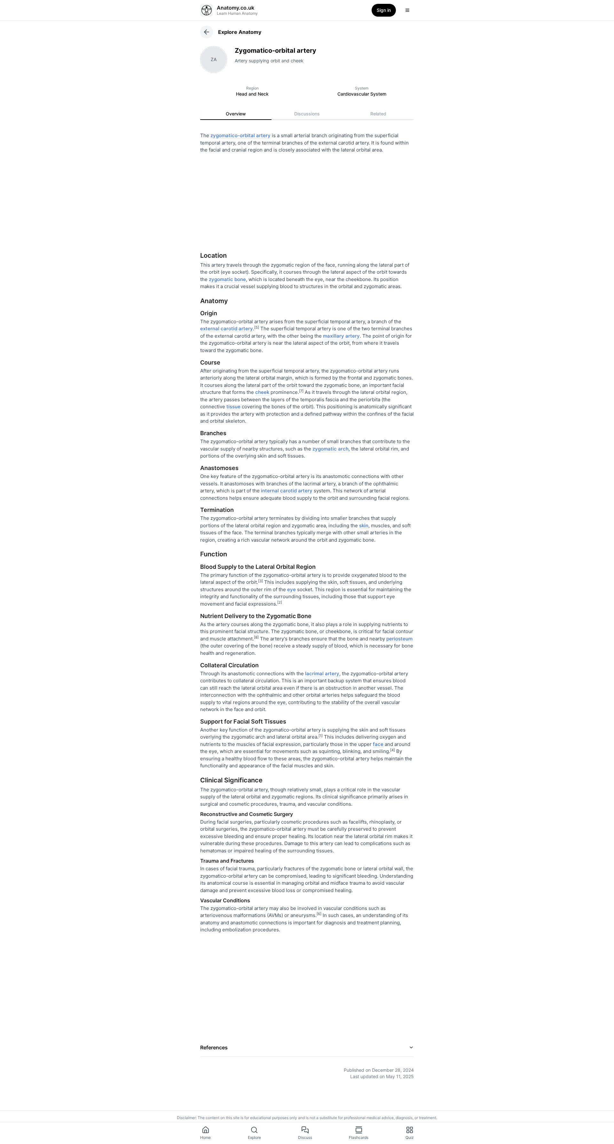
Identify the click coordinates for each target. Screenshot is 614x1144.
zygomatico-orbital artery (240, 135)
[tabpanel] (307, 601)
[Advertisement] (307, 200)
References (214, 1047)
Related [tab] (378, 113)
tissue (233, 407)
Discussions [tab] (307, 113)
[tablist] (307, 113)
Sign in (384, 10)
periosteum (399, 639)
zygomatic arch (330, 449)
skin (363, 525)
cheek (262, 392)
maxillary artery (341, 336)
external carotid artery (226, 328)
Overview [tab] (236, 113)
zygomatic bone (227, 279)
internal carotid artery (286, 491)
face (378, 744)
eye (291, 589)
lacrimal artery (322, 673)
